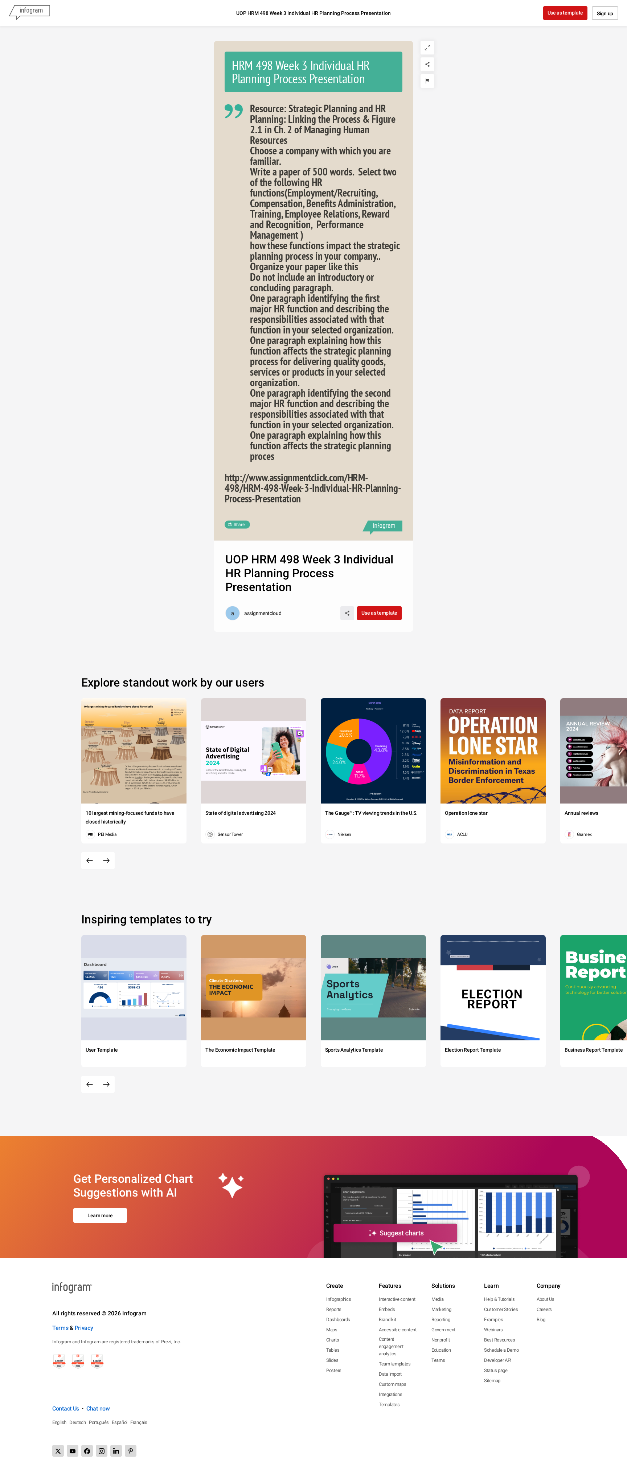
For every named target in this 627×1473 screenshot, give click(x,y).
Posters (333, 1370)
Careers (544, 1309)
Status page (496, 1370)
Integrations (390, 1394)
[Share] (427, 64)
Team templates (395, 1364)
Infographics (338, 1299)
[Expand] (427, 47)
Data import (390, 1374)
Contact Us (65, 1408)
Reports (333, 1309)
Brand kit (387, 1319)
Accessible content (398, 1329)
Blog (541, 1319)
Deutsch (77, 1422)
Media (437, 1299)
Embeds (387, 1309)
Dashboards (338, 1319)
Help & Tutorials (499, 1299)
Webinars (493, 1329)
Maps (331, 1329)
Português (99, 1422)
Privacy (84, 1327)
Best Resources (499, 1340)
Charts (332, 1340)
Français (138, 1422)
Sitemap (492, 1380)
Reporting (440, 1319)
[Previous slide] (90, 860)
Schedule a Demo (501, 1350)
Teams (438, 1360)
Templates (389, 1404)
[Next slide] (106, 860)
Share (239, 524)
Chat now (98, 1408)
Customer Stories (501, 1309)
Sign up (605, 13)
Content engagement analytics (391, 1346)
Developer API (498, 1360)
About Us (545, 1299)
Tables (332, 1350)
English (59, 1422)
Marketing (441, 1309)
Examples (493, 1319)
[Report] (427, 81)
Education (441, 1350)
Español (119, 1422)
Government (443, 1329)
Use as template (565, 13)
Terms (60, 1327)
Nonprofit (440, 1340)
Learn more (100, 1215)
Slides (332, 1360)
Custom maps (392, 1384)
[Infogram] (29, 13)
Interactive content (397, 1299)
